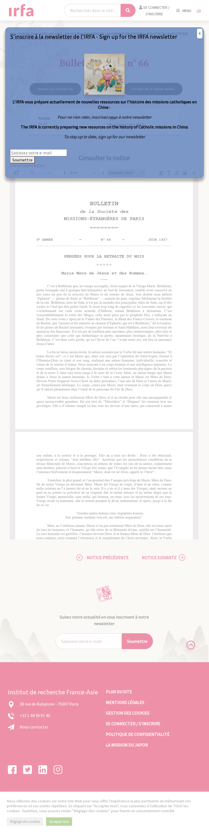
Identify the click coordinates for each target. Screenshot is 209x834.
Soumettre (22, 160)
